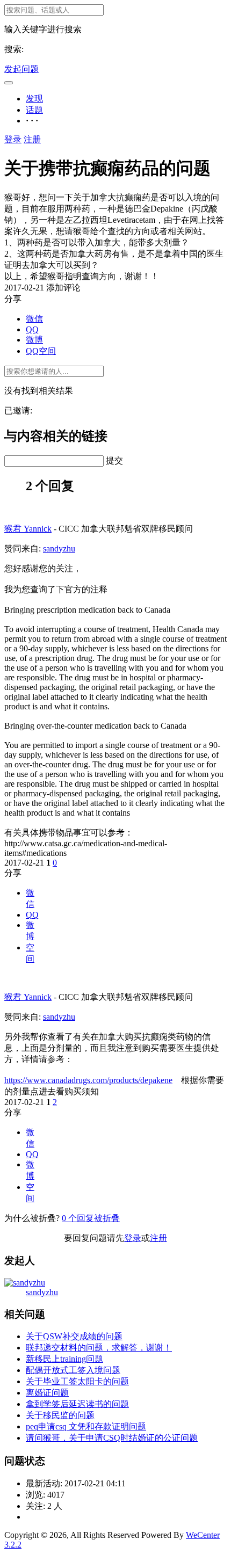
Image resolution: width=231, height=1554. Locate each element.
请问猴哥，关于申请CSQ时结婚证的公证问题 (112, 1437)
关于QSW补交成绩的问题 (74, 1336)
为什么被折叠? (32, 1218)
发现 (34, 98)
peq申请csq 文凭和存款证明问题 (86, 1426)
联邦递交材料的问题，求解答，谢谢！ (99, 1347)
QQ (32, 329)
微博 (34, 339)
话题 (34, 109)
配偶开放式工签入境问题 (73, 1370)
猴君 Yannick (28, 528)
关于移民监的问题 (60, 1415)
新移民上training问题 (64, 1358)
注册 (32, 139)
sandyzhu (59, 548)
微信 (34, 318)
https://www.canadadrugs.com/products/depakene (88, 1080)
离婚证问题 (47, 1392)
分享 (12, 872)
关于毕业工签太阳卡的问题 (77, 1381)
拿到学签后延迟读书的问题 (77, 1403)
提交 (114, 460)
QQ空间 (41, 350)
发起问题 (21, 69)
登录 (12, 139)
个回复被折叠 (91, 1218)
